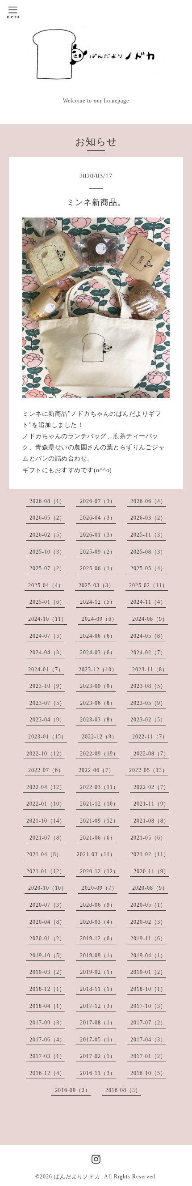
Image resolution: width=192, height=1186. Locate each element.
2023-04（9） (47, 720)
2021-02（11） (149, 854)
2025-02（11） (148, 585)
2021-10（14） (45, 821)
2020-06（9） (98, 905)
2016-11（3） (98, 1073)
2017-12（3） (98, 1006)
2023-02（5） (148, 720)
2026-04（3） (98, 518)
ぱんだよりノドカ (77, 1176)
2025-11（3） (148, 535)
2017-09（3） (47, 1023)
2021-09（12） (99, 821)
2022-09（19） (99, 754)
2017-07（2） (148, 1023)
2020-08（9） (150, 888)
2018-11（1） (98, 989)
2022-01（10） (45, 804)
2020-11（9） (151, 871)
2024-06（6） (98, 636)
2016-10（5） (148, 1073)
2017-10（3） (148, 1006)
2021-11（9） (151, 804)
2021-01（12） (45, 871)
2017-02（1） (98, 1056)
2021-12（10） (99, 804)
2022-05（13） (148, 770)
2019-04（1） (148, 955)
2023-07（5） (47, 703)
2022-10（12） (45, 754)
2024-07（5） (47, 636)
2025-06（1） (98, 568)
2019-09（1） (98, 955)
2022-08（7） (151, 754)
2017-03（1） (47, 1056)
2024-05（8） (148, 636)
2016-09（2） (73, 1090)
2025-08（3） (148, 552)
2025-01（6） (47, 602)
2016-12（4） (47, 1073)
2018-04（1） (47, 1006)
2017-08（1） (98, 1023)
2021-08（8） (151, 821)
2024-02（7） (148, 652)
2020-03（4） (98, 922)
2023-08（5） (148, 686)
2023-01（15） (47, 737)
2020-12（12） (99, 871)
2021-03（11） (96, 854)
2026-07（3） (98, 501)
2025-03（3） (96, 585)
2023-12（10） (98, 669)
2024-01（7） (46, 669)
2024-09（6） (99, 619)
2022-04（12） (45, 787)
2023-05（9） (148, 703)
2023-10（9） (47, 686)
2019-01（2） (148, 972)
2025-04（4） (46, 585)
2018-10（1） (148, 989)
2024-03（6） (98, 652)
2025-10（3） (47, 552)
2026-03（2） (148, 518)
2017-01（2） (148, 1056)
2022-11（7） (150, 737)
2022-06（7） (96, 770)
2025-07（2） (47, 568)
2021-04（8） (44, 854)
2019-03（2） (47, 972)
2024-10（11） (47, 619)
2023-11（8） (150, 669)
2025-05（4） (148, 568)
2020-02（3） (148, 922)
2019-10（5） (47, 955)
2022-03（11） (99, 787)
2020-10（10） (47, 888)
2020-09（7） (99, 888)
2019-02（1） (98, 972)
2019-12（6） (98, 938)
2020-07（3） (47, 905)
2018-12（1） (47, 989)
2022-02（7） (151, 787)
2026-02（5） (47, 535)
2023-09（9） (98, 686)
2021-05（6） (148, 838)
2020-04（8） (47, 922)
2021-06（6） (98, 838)
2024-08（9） (150, 619)
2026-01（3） (98, 535)
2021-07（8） (47, 838)
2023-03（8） (98, 720)
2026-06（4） (148, 501)
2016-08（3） (123, 1090)
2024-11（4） (148, 602)
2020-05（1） (148, 905)
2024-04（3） (47, 652)
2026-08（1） (47, 501)
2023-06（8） (98, 703)
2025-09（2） (98, 552)
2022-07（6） (46, 770)
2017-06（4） (47, 1040)
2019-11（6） (148, 938)
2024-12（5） (98, 602)
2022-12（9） (99, 737)
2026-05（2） (47, 518)
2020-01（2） (47, 938)
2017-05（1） (98, 1040)
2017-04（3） (148, 1040)
